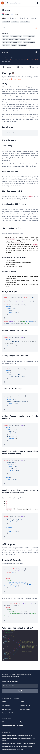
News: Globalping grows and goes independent (17, 746)
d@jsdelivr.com (25, 709)
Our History (6, 705)
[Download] (36, 27)
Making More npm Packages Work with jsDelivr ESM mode (18, 739)
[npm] (25, 27)
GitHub (4, 722)
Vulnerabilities (24, 21)
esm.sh (35, 722)
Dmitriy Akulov (14, 676)
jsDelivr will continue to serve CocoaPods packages (18, 743)
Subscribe (20, 691)
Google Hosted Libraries (10, 725)
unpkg (20, 722)
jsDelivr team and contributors (21, 675)
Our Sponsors (6, 709)
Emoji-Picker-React (14, 79)
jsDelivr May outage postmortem (12, 749)
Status (22, 702)
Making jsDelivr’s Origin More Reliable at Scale (17, 735)
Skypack (20, 725)
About (4, 702)
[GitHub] (14, 27)
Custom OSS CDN (7, 713)
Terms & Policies (25, 705)
